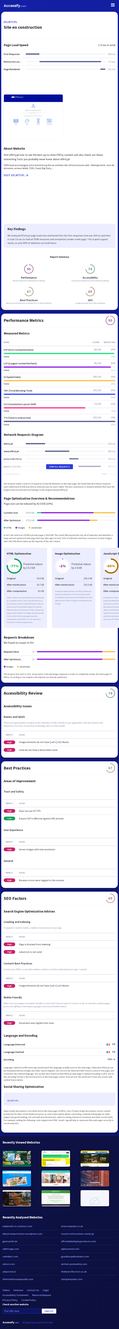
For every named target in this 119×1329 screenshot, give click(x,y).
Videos (6, 1290)
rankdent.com (10, 1256)
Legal (46, 1290)
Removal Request (41, 1295)
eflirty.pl (10, 22)
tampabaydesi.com (71, 1279)
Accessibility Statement (15, 1295)
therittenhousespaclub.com (17, 1279)
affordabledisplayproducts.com (78, 1241)
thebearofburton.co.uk (74, 1271)
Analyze (49, 1311)
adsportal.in (9, 1271)
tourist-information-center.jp (77, 1233)
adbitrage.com (10, 1248)
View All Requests (59, 466)
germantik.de (9, 1241)
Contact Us (33, 1290)
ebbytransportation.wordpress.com (22, 1233)
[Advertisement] (59, 84)
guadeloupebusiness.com (75, 1256)
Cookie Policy (28, 1300)
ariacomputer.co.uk (72, 1226)
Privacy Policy (10, 1300)
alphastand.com (70, 1248)
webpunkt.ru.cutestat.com (17, 1226)
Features (18, 1290)
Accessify (15, 5)
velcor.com (8, 1264)
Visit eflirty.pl (14, 175)
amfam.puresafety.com (74, 1264)
